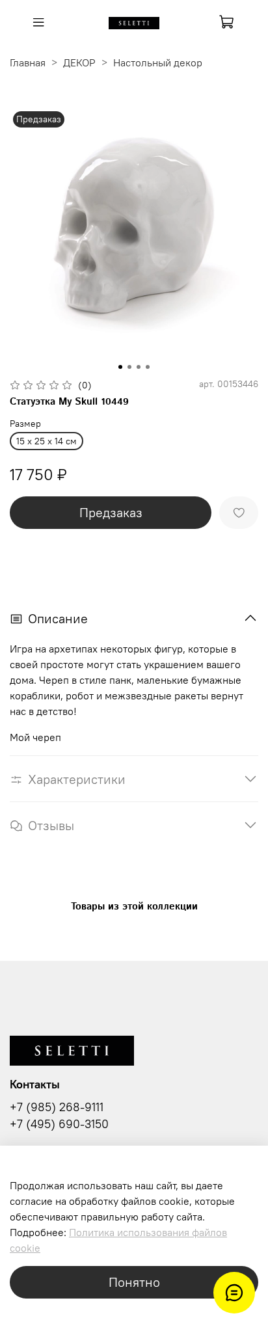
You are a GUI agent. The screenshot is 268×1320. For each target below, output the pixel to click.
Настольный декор (157, 62)
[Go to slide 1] (120, 367)
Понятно (134, 1282)
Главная (28, 62)
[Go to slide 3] (139, 367)
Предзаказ (110, 512)
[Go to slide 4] (148, 367)
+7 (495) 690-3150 (59, 1124)
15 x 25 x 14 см (46, 441)
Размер (25, 423)
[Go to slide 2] (129, 367)
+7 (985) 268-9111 (56, 1107)
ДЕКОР (79, 62)
